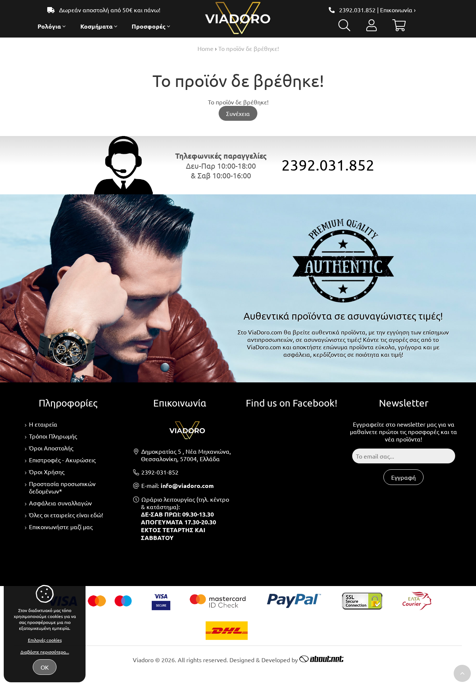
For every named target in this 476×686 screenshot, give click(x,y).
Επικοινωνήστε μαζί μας (61, 526)
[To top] (462, 673)
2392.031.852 (357, 9)
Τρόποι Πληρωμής (53, 436)
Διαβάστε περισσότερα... (44, 652)
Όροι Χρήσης (46, 471)
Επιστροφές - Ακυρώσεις (62, 459)
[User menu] (371, 27)
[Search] (344, 27)
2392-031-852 (159, 472)
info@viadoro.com (187, 485)
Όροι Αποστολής (51, 448)
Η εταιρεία (43, 424)
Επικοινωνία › (398, 9)
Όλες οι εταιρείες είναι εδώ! (66, 514)
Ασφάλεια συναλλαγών (60, 503)
